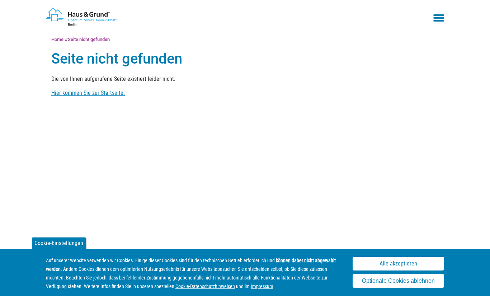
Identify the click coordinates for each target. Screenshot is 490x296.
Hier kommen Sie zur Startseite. (88, 92)
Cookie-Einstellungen (58, 243)
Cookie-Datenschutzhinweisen (205, 286)
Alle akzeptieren (398, 263)
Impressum (262, 286)
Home (57, 39)
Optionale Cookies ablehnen (398, 281)
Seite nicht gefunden (89, 39)
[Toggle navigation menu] (438, 18)
